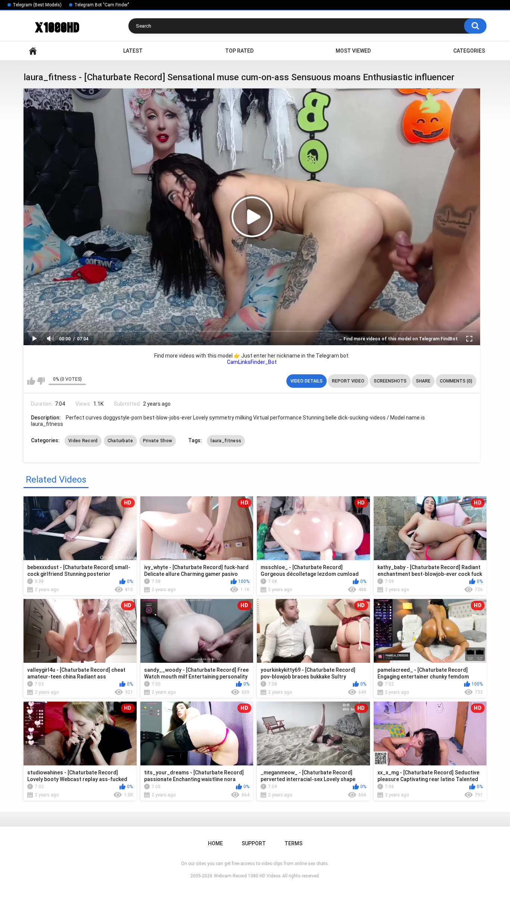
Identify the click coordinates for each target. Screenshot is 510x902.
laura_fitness (226, 440)
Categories (469, 51)
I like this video (31, 381)
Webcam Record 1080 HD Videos (247, 875)
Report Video (348, 381)
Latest (133, 51)
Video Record (83, 440)
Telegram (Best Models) (37, 4)
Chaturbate (120, 440)
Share (423, 381)
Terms (293, 843)
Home (33, 50)
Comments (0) (456, 381)
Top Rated (239, 51)
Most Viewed (353, 51)
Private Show (157, 440)
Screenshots (390, 381)
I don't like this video (41, 381)
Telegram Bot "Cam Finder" (101, 4)
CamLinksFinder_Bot (252, 362)
